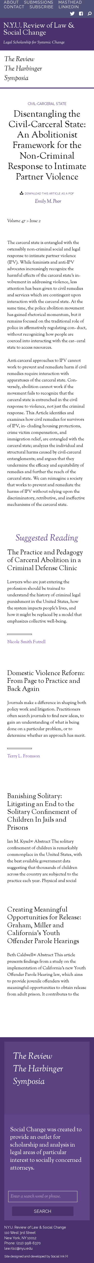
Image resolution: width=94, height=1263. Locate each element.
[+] (66, 1256)
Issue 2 (35, 221)
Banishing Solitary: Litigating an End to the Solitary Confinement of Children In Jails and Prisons (42, 812)
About (11, 2)
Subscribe (42, 7)
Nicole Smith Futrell (26, 642)
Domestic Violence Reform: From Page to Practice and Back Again (46, 681)
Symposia (16, 78)
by (34, 1256)
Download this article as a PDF (49, 193)
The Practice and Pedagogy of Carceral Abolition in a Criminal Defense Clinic (45, 560)
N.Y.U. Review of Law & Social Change (39, 29)
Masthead (70, 2)
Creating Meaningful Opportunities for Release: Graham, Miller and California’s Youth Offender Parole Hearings (44, 925)
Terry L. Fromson (23, 756)
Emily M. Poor (48, 201)
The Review (19, 59)
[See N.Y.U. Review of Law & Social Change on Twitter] (72, 14)
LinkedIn (69, 7)
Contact (14, 7)
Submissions (38, 2)
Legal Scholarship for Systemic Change (34, 42)
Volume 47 (16, 221)
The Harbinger (23, 69)
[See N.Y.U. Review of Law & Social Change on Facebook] (81, 14)
